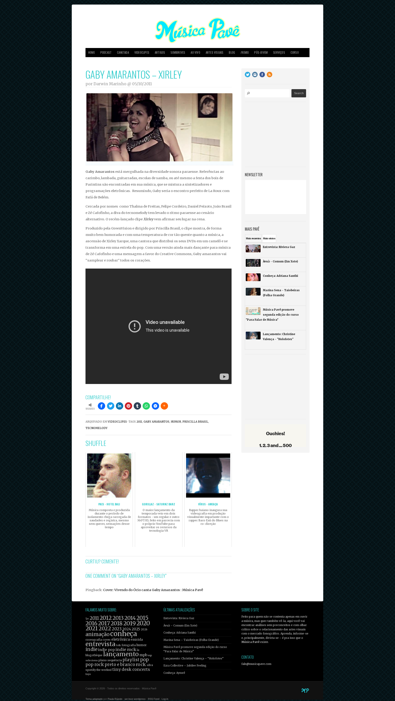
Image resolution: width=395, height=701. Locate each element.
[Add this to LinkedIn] (119, 406)
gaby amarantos (156, 421)
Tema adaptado (94, 699)
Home (91, 52)
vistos (269, 238)
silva (150, 665)
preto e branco (120, 664)
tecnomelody (96, 428)
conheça (123, 633)
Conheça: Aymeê (174, 672)
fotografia (129, 645)
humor (176, 421)
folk (118, 645)
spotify (90, 670)
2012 (106, 617)
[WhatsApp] (146, 406)
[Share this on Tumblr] (137, 406)
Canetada (123, 52)
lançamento (121, 654)
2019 (129, 623)
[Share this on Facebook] (101, 406)
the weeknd (104, 670)
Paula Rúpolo (115, 699)
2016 (91, 623)
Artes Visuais (215, 52)
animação (97, 634)
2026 (144, 629)
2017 (104, 623)
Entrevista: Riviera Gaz (178, 618)
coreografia (93, 639)
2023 (117, 629)
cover (107, 639)
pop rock (94, 664)
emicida (137, 640)
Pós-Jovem (261, 52)
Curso (295, 52)
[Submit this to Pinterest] (128, 406)
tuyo (88, 674)
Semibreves (178, 52)
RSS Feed (153, 699)
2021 (91, 628)
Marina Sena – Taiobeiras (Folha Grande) (191, 640)
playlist (131, 659)
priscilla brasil (195, 421)
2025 (136, 629)
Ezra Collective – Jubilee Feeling (184, 665)
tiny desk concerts (131, 669)
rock (141, 664)
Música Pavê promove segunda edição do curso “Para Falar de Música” (195, 649)
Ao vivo (195, 52)
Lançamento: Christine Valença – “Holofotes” (193, 658)
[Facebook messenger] (155, 406)
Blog (232, 52)
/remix (244, 52)
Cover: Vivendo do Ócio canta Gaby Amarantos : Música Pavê (153, 590)
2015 (142, 617)
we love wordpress (135, 699)
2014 (130, 618)
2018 (117, 623)
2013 (118, 618)
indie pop (106, 650)
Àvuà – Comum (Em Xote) (180, 625)
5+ (87, 619)
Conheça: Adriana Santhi (179, 632)
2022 (105, 628)
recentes (253, 238)
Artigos (160, 52)
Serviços (279, 52)
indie (91, 649)
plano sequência (110, 660)
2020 (143, 623)
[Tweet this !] (110, 406)
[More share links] (164, 406)
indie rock (125, 649)
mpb (143, 655)
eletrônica (120, 639)
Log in (165, 699)
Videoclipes (141, 52)
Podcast (106, 52)
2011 (139, 421)
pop (144, 659)
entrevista (100, 644)
